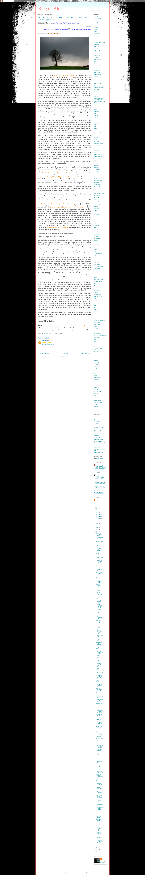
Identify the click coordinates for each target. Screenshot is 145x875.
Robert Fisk (96, 311)
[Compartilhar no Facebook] (60, 333)
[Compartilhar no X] (59, 333)
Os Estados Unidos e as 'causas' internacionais (99, 802)
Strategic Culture (97, 333)
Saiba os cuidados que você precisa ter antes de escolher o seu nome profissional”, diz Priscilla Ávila (100, 486)
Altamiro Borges (99, 458)
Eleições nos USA (98, 132)
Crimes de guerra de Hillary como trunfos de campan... (99, 835)
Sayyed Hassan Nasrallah (99, 320)
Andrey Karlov (97, 46)
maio (97, 527)
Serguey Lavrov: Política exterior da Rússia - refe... (99, 638)
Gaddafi (95, 178)
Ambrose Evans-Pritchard (99, 42)
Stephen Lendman (98, 331)
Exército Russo (97, 154)
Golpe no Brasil (97, 195)
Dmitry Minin (96, 115)
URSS (95, 371)
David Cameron (97, 111)
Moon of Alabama (97, 270)
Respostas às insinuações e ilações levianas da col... (99, 796)
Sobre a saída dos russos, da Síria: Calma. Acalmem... (99, 664)
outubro (98, 518)
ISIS (95, 217)
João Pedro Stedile (98, 234)
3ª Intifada (96, 16)
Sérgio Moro (96, 337)
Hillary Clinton (97, 208)
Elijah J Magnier (97, 135)
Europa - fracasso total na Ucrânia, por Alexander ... (99, 671)
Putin (95, 305)
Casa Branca (96, 89)
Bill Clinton (96, 81)
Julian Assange (97, 236)
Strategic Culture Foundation (100, 335)
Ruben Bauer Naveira (98, 313)
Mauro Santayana (97, 264)
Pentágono (96, 298)
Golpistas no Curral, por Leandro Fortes (99, 600)
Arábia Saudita (97, 55)
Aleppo (95, 38)
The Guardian (97, 353)
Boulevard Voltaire (98, 83)
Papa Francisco (97, 294)
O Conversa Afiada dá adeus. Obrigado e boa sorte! (100, 495)
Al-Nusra (95, 29)
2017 (96, 510)
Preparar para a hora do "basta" (99, 700)
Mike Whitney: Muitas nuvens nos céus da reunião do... (99, 822)
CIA (94, 85)
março (97, 531)
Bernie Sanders (97, 78)
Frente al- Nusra (97, 176)
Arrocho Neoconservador (99, 53)
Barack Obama (97, 70)
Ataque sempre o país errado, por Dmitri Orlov (99, 543)
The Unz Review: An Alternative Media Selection (100, 442)
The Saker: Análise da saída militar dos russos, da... (99, 684)
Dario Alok (104, 859)
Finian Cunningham (98, 173)
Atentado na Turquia (98, 66)
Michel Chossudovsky (98, 266)
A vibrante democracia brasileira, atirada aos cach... (99, 549)
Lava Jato (96, 240)
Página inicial (65, 353)
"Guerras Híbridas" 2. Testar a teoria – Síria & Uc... (99, 568)
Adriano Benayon (97, 22)
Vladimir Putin (97, 387)
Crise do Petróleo (97, 105)
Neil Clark (96, 272)
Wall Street (96, 389)
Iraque (95, 219)
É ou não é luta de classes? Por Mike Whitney (99, 562)
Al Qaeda (96, 27)
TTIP (95, 344)
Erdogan (95, 139)
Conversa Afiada (99, 492)
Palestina (96, 292)
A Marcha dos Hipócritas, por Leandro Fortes (99, 705)
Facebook (96, 165)
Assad (95, 61)
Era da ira (96, 137)
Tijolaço (95, 419)
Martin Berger (97, 262)
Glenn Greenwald (97, 189)
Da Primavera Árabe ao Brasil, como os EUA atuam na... (99, 734)
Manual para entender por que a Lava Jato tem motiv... (99, 808)
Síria (95, 339)
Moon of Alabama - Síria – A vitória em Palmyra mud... (99, 587)
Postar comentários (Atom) (66, 356)
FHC (95, 160)
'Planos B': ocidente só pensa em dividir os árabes (99, 815)
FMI (94, 163)
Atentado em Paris (98, 63)
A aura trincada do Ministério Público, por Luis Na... (99, 723)
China (95, 91)
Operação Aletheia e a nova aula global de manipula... (99, 790)
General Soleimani (98, 180)
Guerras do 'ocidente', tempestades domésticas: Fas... (99, 776)
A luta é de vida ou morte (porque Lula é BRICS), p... (99, 740)
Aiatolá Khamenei (97, 25)
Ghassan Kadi (97, 186)
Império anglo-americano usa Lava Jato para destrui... (99, 574)
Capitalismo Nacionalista (99, 87)
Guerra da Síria (97, 201)
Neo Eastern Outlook (98, 275)
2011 (96, 851)
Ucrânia (95, 375)
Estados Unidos (97, 148)
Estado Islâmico (97, 145)
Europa (95, 152)
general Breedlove (98, 411)
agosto (98, 521)
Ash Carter (96, 57)
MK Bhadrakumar (97, 257)
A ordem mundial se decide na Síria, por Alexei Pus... (99, 745)
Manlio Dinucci (97, 260)
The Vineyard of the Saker (99, 358)
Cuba (95, 107)
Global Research (97, 191)
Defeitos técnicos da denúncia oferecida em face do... (99, 651)
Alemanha (96, 35)
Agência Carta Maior (98, 452)
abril (97, 529)
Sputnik (95, 326)
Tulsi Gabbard (97, 364)
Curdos (95, 109)
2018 (96, 508)
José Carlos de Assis (98, 232)
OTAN (95, 285)
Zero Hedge (96, 435)
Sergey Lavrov (97, 324)
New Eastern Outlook (98, 279)
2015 (96, 849)
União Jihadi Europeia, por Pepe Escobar (99, 611)
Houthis (95, 210)
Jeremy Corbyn (97, 225)
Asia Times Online (98, 59)
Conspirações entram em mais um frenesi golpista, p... (99, 678)
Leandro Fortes (97, 244)
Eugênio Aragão (97, 150)
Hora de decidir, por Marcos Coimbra (99, 767)
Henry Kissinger (97, 204)
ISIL (94, 212)
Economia (96, 128)
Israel (95, 223)
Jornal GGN (96, 229)
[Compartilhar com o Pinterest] (62, 333)
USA (95, 373)
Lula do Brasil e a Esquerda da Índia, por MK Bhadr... (99, 710)
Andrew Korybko (97, 44)
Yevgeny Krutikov (97, 400)
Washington (96, 393)
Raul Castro (96, 309)
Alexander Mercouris (98, 40)
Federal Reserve (97, 169)
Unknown (44, 340)
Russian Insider (97, 437)
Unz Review (96, 381)
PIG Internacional (97, 290)
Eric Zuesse (96, 141)
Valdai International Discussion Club (98, 384)
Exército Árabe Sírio (98, 156)
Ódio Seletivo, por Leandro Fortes (99, 534)
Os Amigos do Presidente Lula (99, 475)
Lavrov (95, 242)
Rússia (95, 318)
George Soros (97, 184)
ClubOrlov (96, 94)
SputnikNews (96, 328)
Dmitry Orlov (96, 117)
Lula (94, 247)
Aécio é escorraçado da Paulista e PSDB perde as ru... (99, 695)
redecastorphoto (99, 500)
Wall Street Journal (98, 391)
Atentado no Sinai (97, 68)
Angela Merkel (97, 48)
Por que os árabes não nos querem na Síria (99, 841)
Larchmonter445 (97, 238)
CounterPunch (97, 433)
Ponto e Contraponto (100, 482)
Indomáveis (98, 756)
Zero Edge (96, 406)
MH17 (95, 255)
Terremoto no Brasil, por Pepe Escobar (99, 771)
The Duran (96, 351)
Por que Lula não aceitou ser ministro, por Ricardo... (99, 728)
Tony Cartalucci (97, 362)
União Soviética (97, 379)
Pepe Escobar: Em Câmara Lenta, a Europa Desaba (99, 828)
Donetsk (95, 124)
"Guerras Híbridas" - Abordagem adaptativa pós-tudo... (99, 594)
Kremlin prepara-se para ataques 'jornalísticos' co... (99, 556)
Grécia (95, 199)
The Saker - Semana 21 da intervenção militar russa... (99, 760)
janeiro (98, 847)
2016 (96, 512)
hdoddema (75, 872)
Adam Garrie (96, 20)
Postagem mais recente (44, 353)
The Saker (96, 355)
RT (94, 425)
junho (97, 525)
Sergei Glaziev (97, 322)
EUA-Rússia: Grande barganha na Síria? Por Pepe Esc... (99, 644)
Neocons (95, 277)
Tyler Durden (96, 368)
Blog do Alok (50, 8)
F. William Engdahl (98, 158)
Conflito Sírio (96, 96)
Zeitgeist (95, 404)
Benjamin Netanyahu (98, 76)
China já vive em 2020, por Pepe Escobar (99, 538)
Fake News (96, 167)
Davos (95, 113)
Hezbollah (96, 206)
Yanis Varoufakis (97, 398)
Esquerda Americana (98, 143)
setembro (98, 520)
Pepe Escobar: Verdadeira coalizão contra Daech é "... (99, 783)
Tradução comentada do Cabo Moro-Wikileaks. (99, 606)
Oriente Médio (97, 288)
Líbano (95, 249)
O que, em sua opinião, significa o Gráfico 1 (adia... (99, 631)
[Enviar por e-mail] (56, 333)
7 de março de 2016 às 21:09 (48, 344)
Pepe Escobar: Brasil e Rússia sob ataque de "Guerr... (99, 580)
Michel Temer (97, 268)
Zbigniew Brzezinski (98, 402)
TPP (95, 341)
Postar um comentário (45, 347)
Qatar (95, 307)
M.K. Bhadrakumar (98, 253)
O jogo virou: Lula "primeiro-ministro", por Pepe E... (99, 658)
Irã (94, 221)
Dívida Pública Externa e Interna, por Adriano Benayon (99, 752)
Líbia (95, 251)
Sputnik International (98, 439)
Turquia (95, 366)
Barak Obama (97, 72)
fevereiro (98, 845)
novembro (98, 516)
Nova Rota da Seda (98, 281)
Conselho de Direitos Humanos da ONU (98, 99)
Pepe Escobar (97, 301)
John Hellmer (96, 227)
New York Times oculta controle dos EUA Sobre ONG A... (99, 717)
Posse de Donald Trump (99, 303)
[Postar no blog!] (57, 333)
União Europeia (97, 377)
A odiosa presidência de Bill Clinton (99, 689)
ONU (95, 283)
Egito (95, 130)
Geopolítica (96, 182)
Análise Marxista (97, 50)
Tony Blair (96, 360)
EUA (95, 126)
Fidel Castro (96, 171)
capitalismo (96, 408)
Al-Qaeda (96, 31)
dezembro (98, 514)
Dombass (96, 120)
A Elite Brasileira (97, 18)
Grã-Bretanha (96, 197)
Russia (95, 316)
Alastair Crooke (97, 33)
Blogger (86, 872)
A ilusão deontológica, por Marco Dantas (99, 622)
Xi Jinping (96, 395)
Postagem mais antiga (85, 353)
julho (97, 523)
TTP (95, 346)
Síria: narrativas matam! (99, 626)
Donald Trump (97, 122)
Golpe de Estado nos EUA (99, 193)
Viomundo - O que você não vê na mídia (100, 465)
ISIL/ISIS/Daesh (97, 214)
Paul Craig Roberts (98, 296)
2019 (96, 507)
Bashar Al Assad (97, 74)
